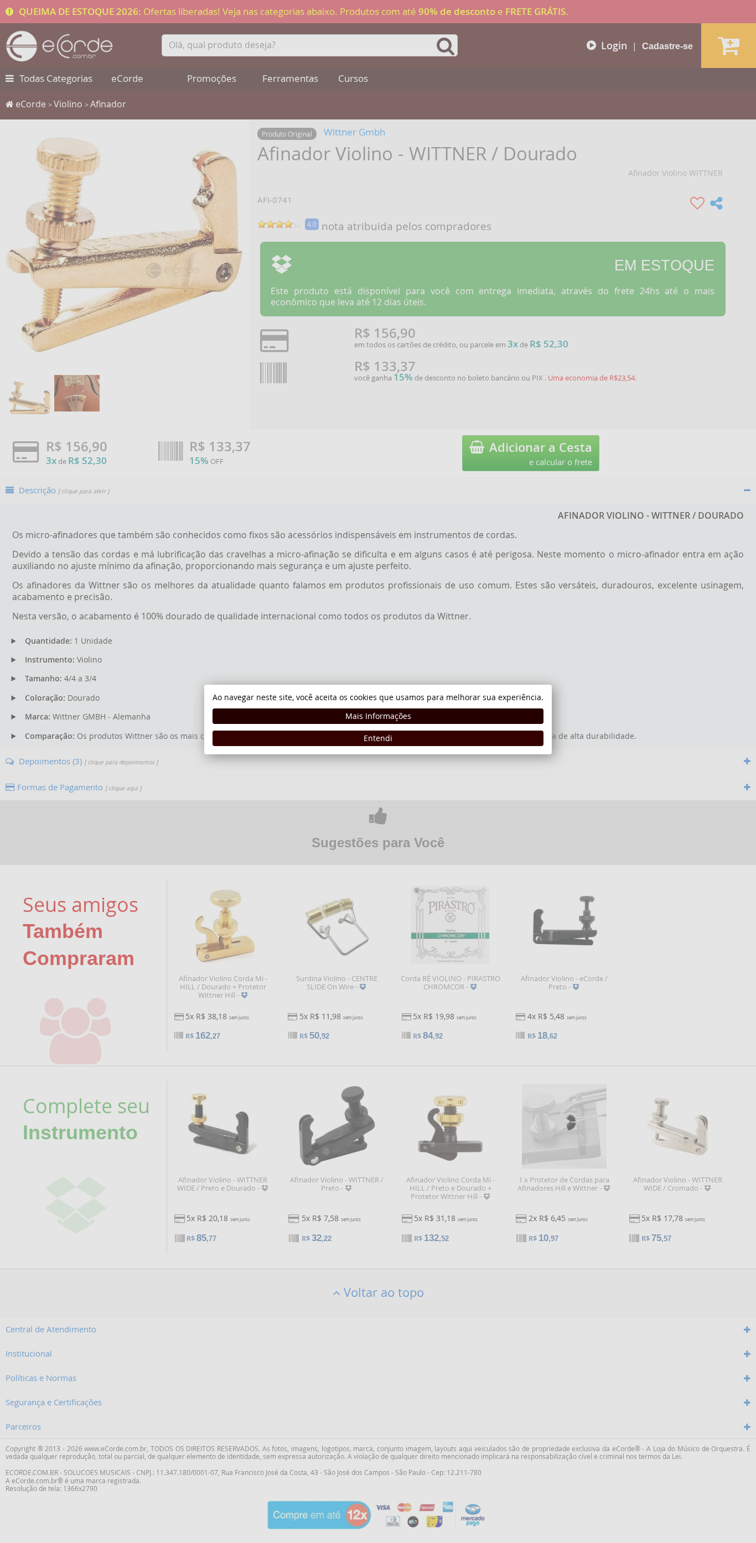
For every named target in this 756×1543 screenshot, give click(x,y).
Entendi (378, 738)
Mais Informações (378, 716)
